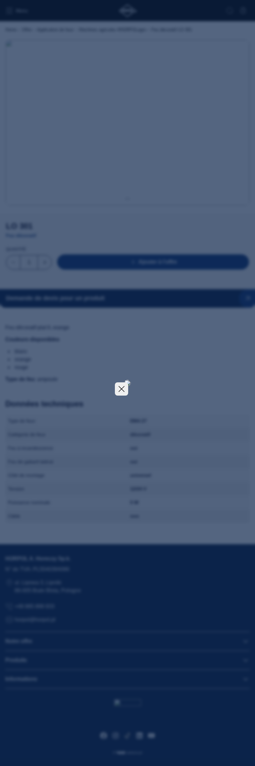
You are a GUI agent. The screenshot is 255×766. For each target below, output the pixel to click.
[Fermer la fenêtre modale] (121, 389)
